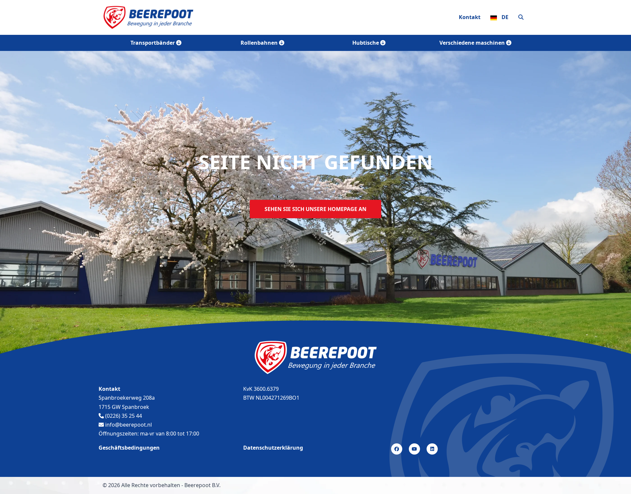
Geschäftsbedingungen (129, 447)
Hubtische (366, 42)
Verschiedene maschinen (472, 42)
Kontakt (469, 17)
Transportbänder (153, 42)
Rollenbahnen (260, 42)
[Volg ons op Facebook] (396, 448)
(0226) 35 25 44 (123, 415)
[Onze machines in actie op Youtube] (414, 448)
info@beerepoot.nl (128, 424)
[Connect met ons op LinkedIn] (432, 448)
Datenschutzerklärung (273, 447)
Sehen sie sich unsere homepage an (315, 209)
